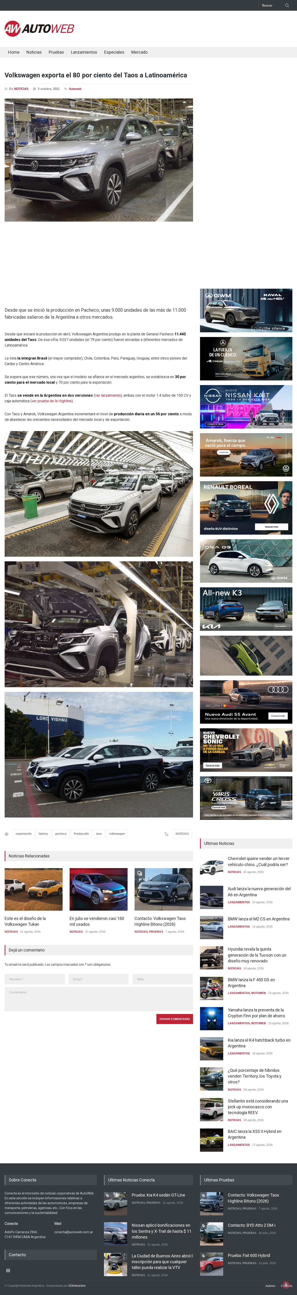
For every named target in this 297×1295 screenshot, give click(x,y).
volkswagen (117, 833)
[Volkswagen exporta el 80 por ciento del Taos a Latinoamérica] (99, 160)
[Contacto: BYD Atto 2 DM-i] (211, 1234)
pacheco (61, 833)
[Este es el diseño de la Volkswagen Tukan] (34, 889)
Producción (81, 833)
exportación (24, 833)
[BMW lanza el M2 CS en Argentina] (211, 927)
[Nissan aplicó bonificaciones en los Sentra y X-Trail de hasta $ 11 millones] (115, 1234)
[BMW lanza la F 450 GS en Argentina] (211, 988)
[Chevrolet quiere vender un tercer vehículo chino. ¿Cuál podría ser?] (211, 867)
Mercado (139, 52)
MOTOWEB (258, 993)
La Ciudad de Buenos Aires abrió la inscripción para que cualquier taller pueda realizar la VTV (163, 1261)
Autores (270, 1286)
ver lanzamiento (108, 395)
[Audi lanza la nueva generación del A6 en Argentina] (211, 897)
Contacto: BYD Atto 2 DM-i (251, 1225)
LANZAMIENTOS (239, 902)
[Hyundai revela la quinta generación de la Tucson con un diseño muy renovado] (211, 957)
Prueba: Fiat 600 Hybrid (249, 1255)
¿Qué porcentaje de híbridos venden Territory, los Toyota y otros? (254, 1076)
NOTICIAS (21, 89)
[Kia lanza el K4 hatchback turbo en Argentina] (211, 1048)
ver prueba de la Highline (52, 401)
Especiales (114, 52)
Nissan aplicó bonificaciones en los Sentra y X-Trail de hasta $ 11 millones (161, 1231)
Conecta (167, 53)
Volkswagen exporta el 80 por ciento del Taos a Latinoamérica (96, 75)
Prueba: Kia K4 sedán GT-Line (158, 1195)
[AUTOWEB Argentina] (39, 35)
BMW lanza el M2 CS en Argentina (259, 918)
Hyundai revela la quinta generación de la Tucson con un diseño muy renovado (257, 955)
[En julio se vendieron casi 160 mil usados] (99, 889)
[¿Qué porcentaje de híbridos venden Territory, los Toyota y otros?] (211, 1079)
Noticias (34, 52)
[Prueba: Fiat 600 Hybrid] (211, 1264)
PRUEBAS (156, 931)
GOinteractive (77, 1285)
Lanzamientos (84, 52)
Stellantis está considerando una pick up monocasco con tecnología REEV (258, 1107)
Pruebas (56, 52)
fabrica (43, 833)
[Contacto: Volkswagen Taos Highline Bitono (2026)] (164, 889)
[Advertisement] (207, 27)
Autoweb (75, 89)
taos (99, 833)
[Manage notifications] (286, 1284)
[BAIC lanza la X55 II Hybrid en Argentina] (211, 1140)
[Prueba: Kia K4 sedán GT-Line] (115, 1203)
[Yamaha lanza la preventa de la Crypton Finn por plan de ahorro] (211, 1018)
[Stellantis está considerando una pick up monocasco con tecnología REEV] (211, 1109)
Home (13, 52)
